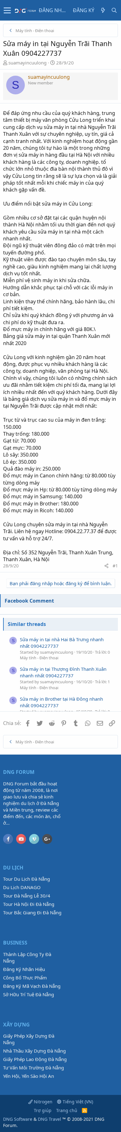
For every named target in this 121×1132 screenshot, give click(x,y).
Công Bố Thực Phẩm (25, 977)
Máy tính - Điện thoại (39, 658)
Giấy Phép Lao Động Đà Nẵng (35, 1059)
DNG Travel (49, 1119)
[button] (7, 10)
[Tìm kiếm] (114, 10)
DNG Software (17, 1119)
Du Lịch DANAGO (22, 887)
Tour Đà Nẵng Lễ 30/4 (26, 896)
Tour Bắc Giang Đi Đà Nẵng (32, 912)
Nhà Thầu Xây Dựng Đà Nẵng (34, 1051)
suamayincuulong (27, 62)
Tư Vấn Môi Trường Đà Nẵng (33, 1067)
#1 (115, 566)
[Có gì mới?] (103, 10)
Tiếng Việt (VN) (77, 1102)
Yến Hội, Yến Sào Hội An (28, 1076)
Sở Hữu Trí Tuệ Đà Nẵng (28, 994)
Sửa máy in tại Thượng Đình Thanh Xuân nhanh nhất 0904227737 (63, 672)
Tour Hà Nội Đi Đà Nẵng (28, 904)
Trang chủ (66, 1110)
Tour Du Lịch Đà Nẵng (26, 879)
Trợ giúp (43, 1110)
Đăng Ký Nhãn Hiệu (24, 969)
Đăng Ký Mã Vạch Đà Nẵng (31, 986)
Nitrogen (42, 1102)
